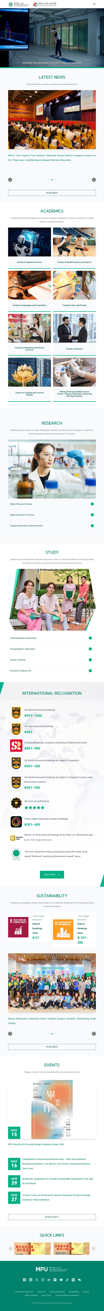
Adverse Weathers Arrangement (67, 1295)
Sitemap (86, 1292)
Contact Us (41, 1292)
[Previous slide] (10, 180)
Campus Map (74, 1292)
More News (52, 193)
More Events (52, 1217)
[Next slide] (94, 180)
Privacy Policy (46, 1295)
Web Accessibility (31, 1295)
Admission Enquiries (57, 1292)
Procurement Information (24, 1292)
